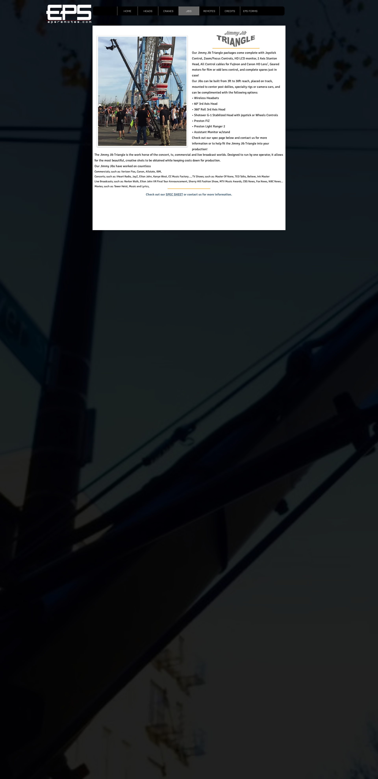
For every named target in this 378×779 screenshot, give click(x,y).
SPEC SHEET (174, 194)
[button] (209, 10)
